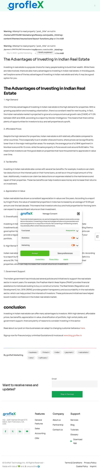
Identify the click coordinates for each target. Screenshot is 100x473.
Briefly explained (45, 52)
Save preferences (65, 253)
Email (54, 378)
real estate (83, 352)
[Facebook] (5, 431)
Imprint (65, 259)
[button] (78, 214)
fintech (46, 352)
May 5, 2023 (11, 53)
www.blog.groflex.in (73, 335)
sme (31, 358)
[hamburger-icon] (95, 5)
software (42, 358)
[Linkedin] (20, 431)
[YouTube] (27, 431)
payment (69, 352)
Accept (35, 253)
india (57, 352)
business (33, 352)
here (83, 328)
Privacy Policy (54, 259)
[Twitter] (13, 431)
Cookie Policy (40, 259)
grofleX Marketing (25, 53)
